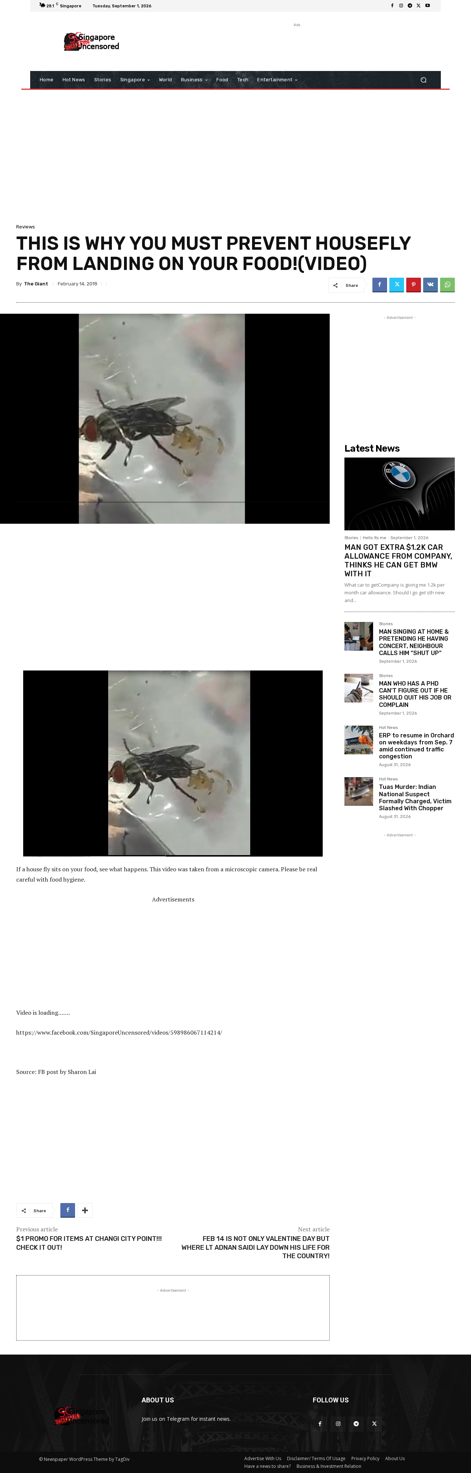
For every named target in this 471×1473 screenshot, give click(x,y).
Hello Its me (374, 538)
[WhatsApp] (447, 285)
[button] (423, 80)
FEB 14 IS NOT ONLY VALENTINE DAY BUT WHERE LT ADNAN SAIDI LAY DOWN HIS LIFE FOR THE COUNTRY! (255, 1247)
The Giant (36, 283)
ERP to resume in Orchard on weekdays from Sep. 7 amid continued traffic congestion (416, 746)
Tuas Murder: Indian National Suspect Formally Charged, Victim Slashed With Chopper (415, 797)
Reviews (25, 226)
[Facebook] (392, 5)
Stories (351, 538)
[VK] (430, 285)
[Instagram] (401, 5)
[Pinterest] (413, 285)
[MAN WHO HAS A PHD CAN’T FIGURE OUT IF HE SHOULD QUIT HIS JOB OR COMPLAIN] (358, 688)
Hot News (388, 728)
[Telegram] (410, 5)
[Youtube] (427, 5)
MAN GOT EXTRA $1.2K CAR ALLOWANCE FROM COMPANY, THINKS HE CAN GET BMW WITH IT (398, 560)
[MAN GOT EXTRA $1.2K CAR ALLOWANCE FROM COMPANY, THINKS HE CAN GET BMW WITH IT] (399, 494)
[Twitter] (418, 5)
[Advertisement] (296, 45)
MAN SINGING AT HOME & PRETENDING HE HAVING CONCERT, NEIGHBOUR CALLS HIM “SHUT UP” (414, 642)
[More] (85, 1210)
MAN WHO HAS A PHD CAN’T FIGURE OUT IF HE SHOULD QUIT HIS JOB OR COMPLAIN (415, 694)
